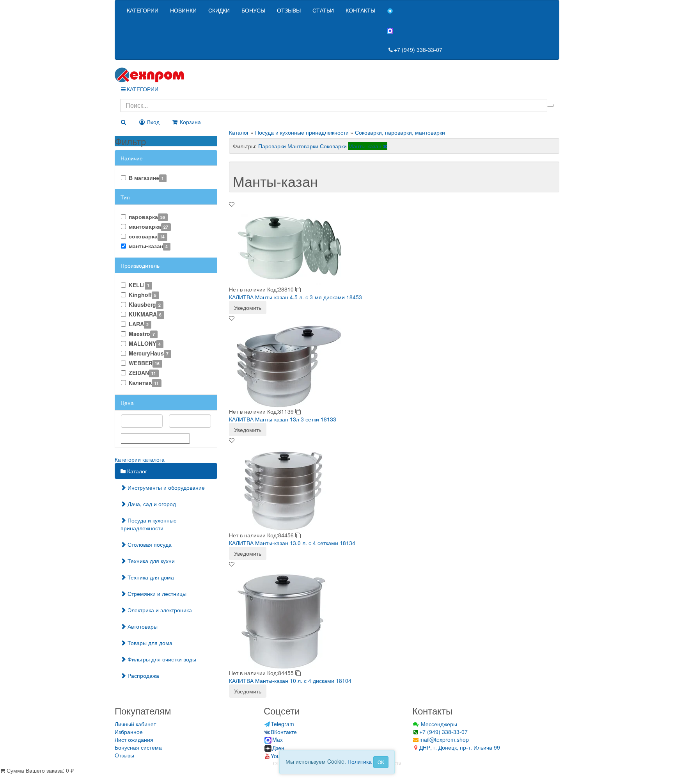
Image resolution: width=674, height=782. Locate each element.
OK (381, 762)
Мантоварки (302, 146)
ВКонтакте (284, 732)
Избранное (129, 732)
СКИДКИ (219, 10)
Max (277, 739)
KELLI (139, 285)
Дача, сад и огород (151, 504)
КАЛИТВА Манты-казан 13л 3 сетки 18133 (282, 419)
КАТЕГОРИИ (142, 10)
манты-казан (148, 246)
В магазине (146, 177)
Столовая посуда (149, 544)
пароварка (147, 216)
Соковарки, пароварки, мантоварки (400, 132)
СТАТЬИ (323, 10)
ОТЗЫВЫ (289, 10)
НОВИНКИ (183, 10)
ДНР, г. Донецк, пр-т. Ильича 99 (459, 747)
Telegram (282, 724)
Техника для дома (150, 577)
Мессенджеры (438, 724)
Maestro (142, 334)
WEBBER (144, 363)
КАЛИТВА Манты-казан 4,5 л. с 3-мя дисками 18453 (295, 297)
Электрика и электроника (159, 610)
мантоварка (148, 226)
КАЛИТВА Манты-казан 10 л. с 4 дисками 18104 (290, 680)
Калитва (144, 382)
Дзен (278, 748)
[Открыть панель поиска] (123, 121)
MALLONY (145, 343)
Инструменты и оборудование (165, 487)
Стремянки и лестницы (156, 593)
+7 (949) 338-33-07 (418, 49)
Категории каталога (140, 459)
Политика (360, 761)
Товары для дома (149, 643)
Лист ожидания (134, 739)
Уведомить (247, 307)
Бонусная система (138, 747)
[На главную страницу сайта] (337, 75)
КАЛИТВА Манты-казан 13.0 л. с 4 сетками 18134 (292, 543)
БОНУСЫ (253, 10)
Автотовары (142, 626)
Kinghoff (142, 295)
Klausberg (145, 304)
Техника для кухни (150, 561)
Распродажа (142, 675)
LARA (139, 324)
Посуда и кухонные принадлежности (149, 524)
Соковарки (333, 146)
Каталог (136, 471)
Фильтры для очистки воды (161, 659)
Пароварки (272, 146)
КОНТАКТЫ (360, 10)
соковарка (147, 236)
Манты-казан (365, 146)
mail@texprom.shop (444, 739)
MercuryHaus (148, 353)
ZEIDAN (142, 373)
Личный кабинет (135, 724)
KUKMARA (145, 314)
